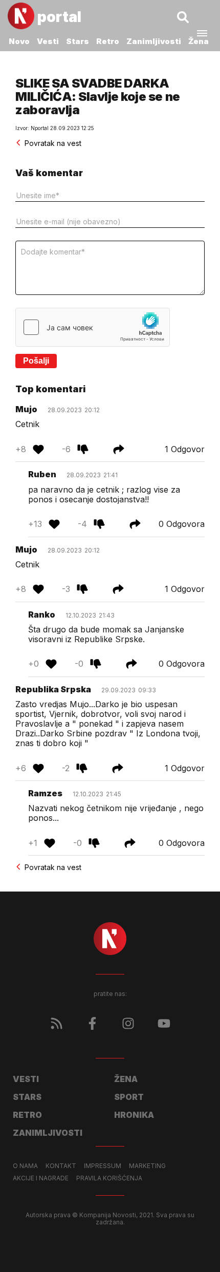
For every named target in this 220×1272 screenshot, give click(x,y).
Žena (198, 41)
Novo (19, 41)
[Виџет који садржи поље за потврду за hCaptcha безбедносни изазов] (92, 327)
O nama (25, 1166)
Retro (107, 41)
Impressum (102, 1166)
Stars (77, 41)
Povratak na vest (53, 143)
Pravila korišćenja (109, 1178)
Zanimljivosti (153, 41)
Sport (129, 1097)
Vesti (48, 41)
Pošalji (36, 360)
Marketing (147, 1166)
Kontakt (61, 1166)
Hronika (134, 1115)
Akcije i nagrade (41, 1178)
